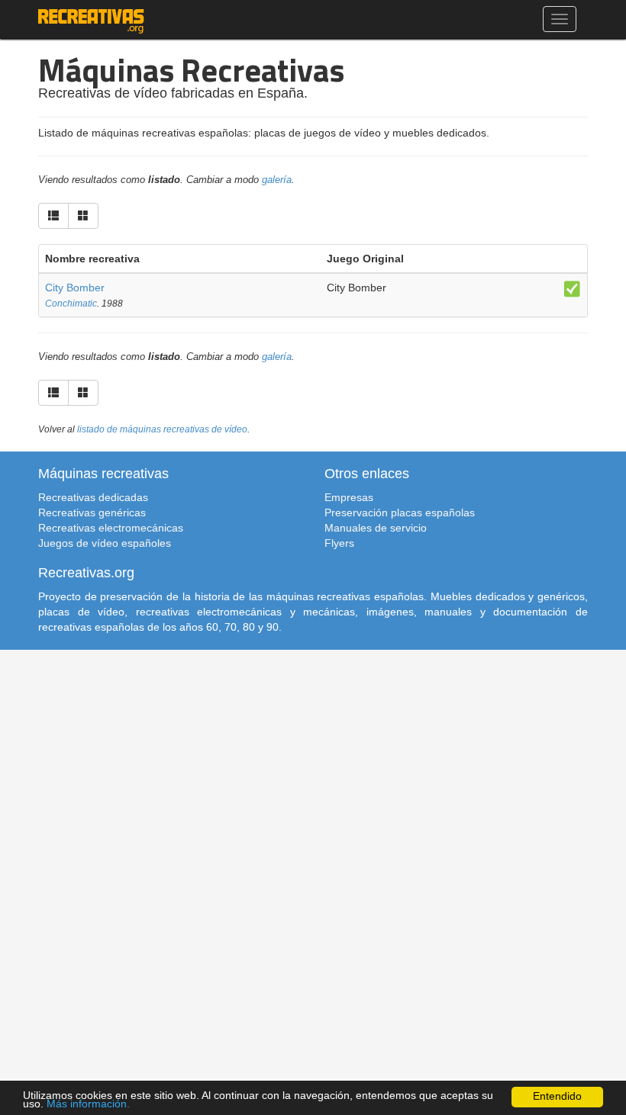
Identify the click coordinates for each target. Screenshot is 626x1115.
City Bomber (75, 287)
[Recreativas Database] (91, 19)
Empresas (348, 497)
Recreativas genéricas (92, 512)
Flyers (339, 543)
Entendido (557, 1096)
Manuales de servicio (375, 528)
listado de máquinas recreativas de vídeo (162, 429)
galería (277, 180)
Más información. (88, 1104)
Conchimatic (71, 303)
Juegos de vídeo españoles (104, 543)
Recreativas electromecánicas (110, 528)
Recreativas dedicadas (93, 497)
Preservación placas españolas (399, 512)
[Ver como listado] (53, 216)
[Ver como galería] (83, 216)
